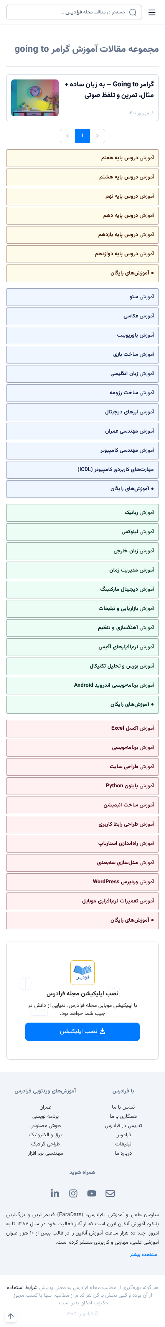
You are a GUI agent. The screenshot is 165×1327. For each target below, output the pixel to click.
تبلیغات (123, 1144)
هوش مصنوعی (45, 1126)
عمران (45, 1107)
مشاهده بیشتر (143, 1255)
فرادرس (123, 1135)
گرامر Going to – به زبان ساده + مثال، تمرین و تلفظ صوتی (109, 90)
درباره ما (123, 1153)
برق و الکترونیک (45, 1135)
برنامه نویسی (45, 1116)
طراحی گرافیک (45, 1144)
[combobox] (69, 12)
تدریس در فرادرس (123, 1126)
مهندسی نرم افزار (45, 1153)
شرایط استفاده (22, 1288)
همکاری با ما (123, 1116)
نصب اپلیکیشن (78, 1031)
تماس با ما (123, 1107)
